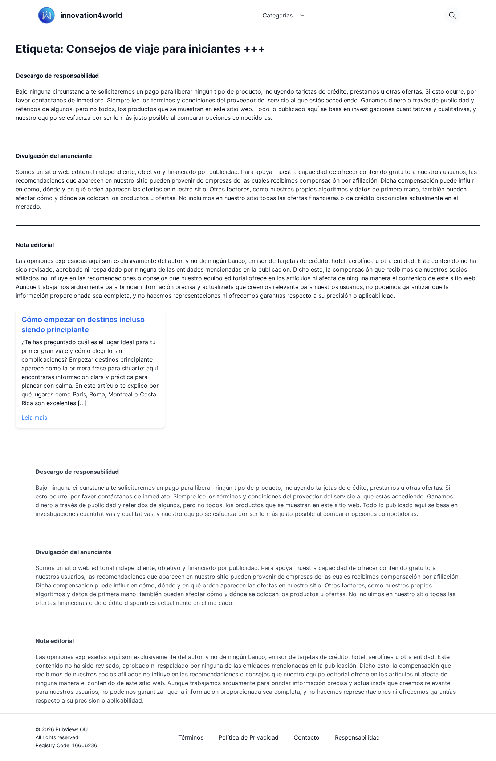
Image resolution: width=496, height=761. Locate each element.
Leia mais (34, 417)
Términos (190, 737)
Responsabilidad (357, 737)
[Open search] (452, 15)
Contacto (307, 737)
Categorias (278, 15)
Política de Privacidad (249, 737)
